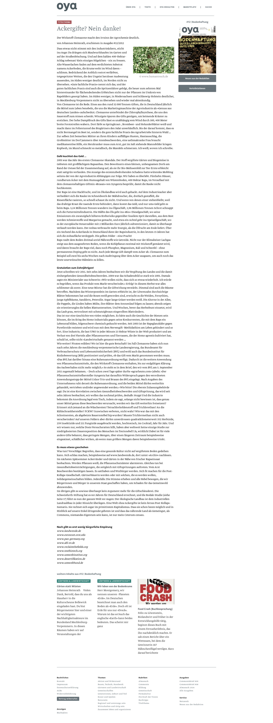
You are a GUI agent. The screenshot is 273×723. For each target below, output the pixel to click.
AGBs (59, 690)
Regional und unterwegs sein (112, 703)
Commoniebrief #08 (189, 684)
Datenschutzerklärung (67, 687)
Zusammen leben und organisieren (114, 709)
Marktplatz (189, 7)
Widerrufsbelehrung (66, 694)
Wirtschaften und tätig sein (111, 706)
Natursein (102, 700)
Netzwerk (184, 701)
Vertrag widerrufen (68, 699)
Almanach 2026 (187, 687)
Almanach (143, 681)
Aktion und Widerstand (109, 681)
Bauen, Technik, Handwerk (110, 684)
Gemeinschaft (145, 690)
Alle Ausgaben (186, 690)
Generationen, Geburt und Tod (112, 694)
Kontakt (61, 681)
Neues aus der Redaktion (197, 78)
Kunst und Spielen (106, 697)
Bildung (142, 687)
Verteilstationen (197, 88)
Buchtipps (143, 700)
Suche (208, 7)
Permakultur (145, 694)
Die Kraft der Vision (148, 697)
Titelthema (144, 703)
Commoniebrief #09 (189, 681)
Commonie (144, 684)
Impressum (62, 684)
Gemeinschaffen (105, 690)
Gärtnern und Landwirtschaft (112, 687)
